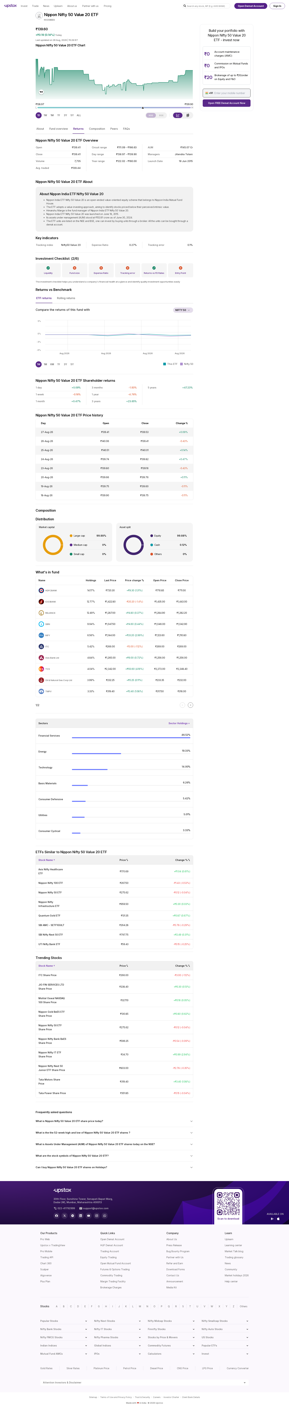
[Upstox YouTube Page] (89, 1216)
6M (52, 364)
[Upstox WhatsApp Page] (105, 1216)
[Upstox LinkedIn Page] (81, 1216)
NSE (151, 115)
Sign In (277, 6)
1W (45, 115)
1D (38, 115)
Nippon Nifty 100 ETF (50, 882)
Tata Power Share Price (52, 1093)
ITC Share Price (47, 975)
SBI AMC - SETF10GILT (51, 925)
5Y (72, 115)
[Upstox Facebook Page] (57, 1216)
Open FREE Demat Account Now (226, 103)
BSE (161, 115)
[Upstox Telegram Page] (73, 1216)
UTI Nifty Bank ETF (49, 944)
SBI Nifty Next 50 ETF (50, 934)
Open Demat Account (251, 6)
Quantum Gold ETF (49, 915)
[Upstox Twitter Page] (65, 1216)
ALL (79, 115)
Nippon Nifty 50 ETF (50, 892)
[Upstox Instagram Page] (97, 1216)
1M (52, 115)
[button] (40, 128)
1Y (58, 115)
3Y (65, 115)
